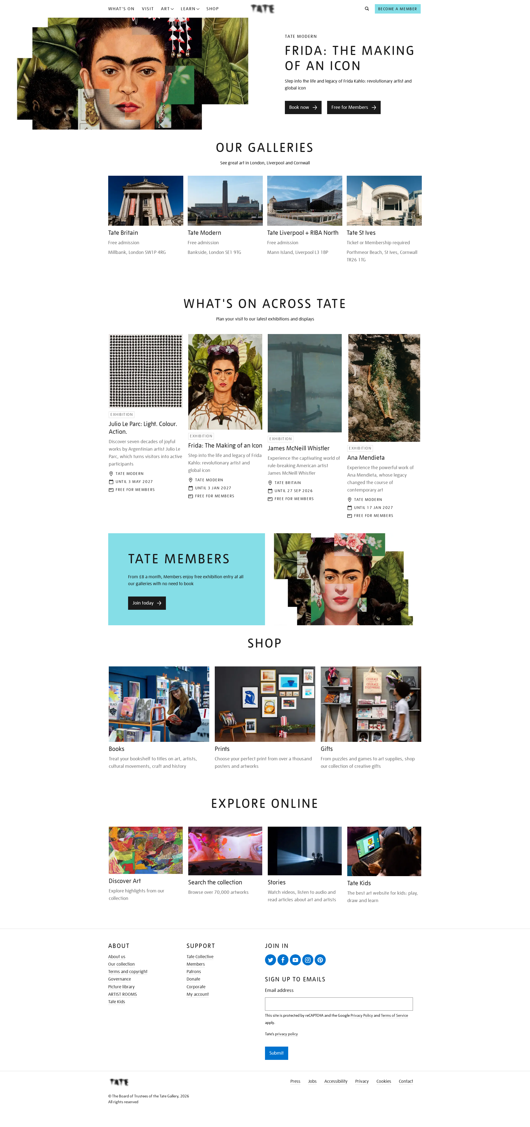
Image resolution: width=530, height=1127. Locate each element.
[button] (365, 8)
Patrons (194, 971)
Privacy (362, 1081)
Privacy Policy (362, 1015)
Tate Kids (116, 1002)
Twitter (270, 959)
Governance (119, 979)
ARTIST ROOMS (122, 994)
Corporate (196, 987)
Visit (148, 9)
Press (295, 1081)
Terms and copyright (127, 971)
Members (196, 964)
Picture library (121, 987)
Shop (212, 9)
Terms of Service (394, 1015)
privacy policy (286, 1033)
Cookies (384, 1081)
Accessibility (336, 1081)
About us (116, 957)
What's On (121, 9)
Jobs (312, 1081)
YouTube (295, 959)
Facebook (282, 959)
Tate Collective (200, 957)
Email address (279, 990)
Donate (193, 979)
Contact (406, 1081)
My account (198, 994)
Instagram (307, 959)
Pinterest (320, 959)
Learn (188, 9)
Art (165, 9)
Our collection (121, 964)
